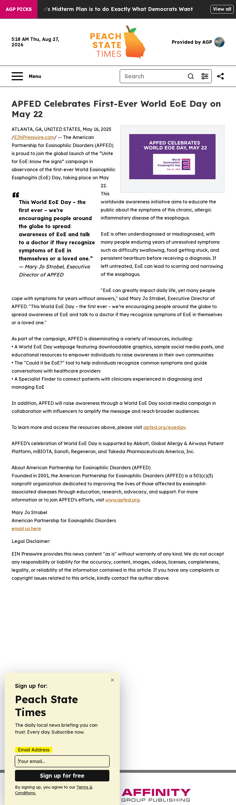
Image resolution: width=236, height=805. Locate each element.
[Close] (112, 680)
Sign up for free (62, 775)
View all (222, 9)
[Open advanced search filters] (205, 76)
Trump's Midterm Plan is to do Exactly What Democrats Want (111, 9)
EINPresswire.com (34, 137)
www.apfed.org (122, 500)
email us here (26, 528)
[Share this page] (220, 76)
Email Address (34, 750)
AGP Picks (19, 9)
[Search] (191, 76)
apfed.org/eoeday (164, 427)
